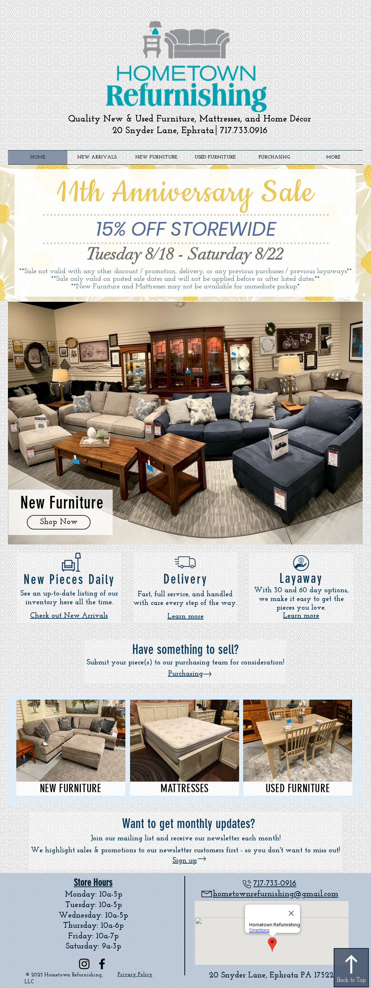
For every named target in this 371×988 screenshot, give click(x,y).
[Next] (352, 423)
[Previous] (18, 423)
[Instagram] (84, 964)
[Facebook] (102, 964)
